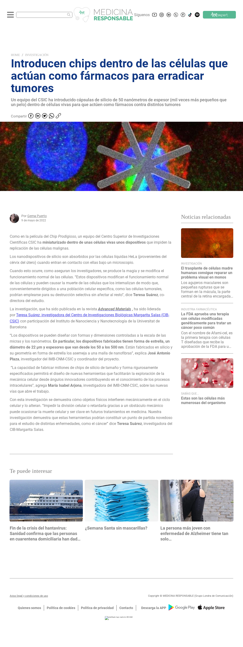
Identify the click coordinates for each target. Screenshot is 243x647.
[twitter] (44, 116)
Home (15, 55)
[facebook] (31, 116)
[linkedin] (38, 116)
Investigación (36, 55)
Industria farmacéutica (199, 309)
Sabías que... (190, 393)
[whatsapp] (51, 116)
